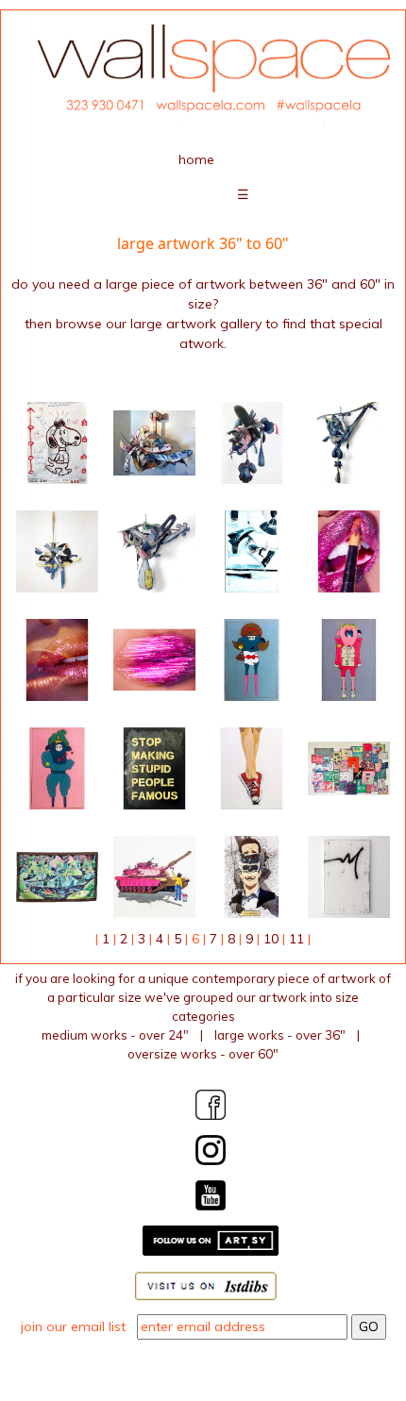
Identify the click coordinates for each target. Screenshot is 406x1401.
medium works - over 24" (115, 1034)
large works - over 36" (280, 1034)
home (196, 159)
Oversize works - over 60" (203, 1053)
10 (271, 938)
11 (296, 938)
